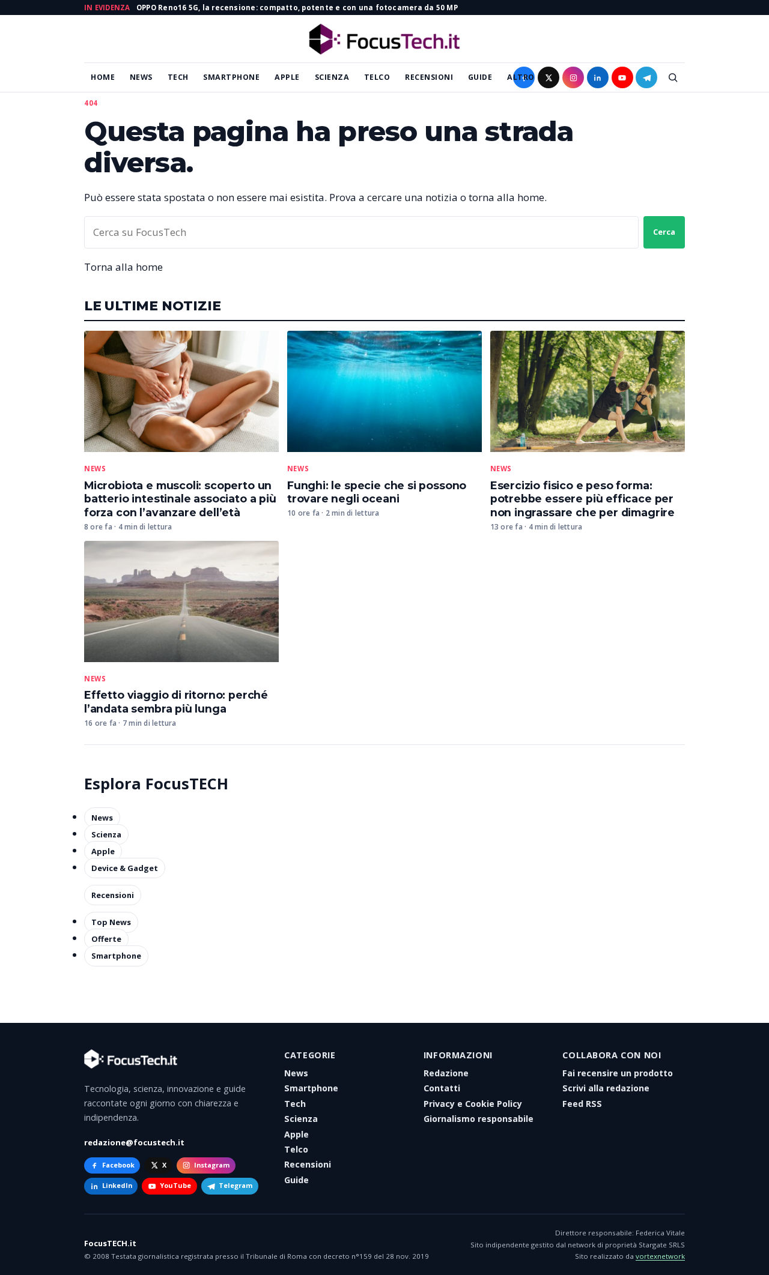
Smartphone (231, 77)
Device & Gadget (124, 868)
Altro (521, 77)
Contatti (442, 1088)
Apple (287, 77)
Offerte (106, 938)
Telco (377, 77)
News (141, 77)
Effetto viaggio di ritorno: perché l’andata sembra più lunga (176, 702)
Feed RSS (582, 1103)
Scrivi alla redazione (605, 1088)
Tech (178, 77)
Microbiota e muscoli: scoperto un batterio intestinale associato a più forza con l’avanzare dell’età (180, 499)
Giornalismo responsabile (478, 1118)
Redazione (446, 1073)
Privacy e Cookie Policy (473, 1103)
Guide (480, 77)
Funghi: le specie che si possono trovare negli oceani (376, 492)
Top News (111, 922)
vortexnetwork (660, 1256)
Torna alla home (123, 267)
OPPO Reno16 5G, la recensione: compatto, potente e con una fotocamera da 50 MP (297, 7)
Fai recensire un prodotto (617, 1073)
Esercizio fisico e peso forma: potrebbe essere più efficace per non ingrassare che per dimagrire (582, 499)
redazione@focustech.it (134, 1142)
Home (103, 77)
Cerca (664, 231)
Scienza (332, 77)
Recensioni (429, 77)
